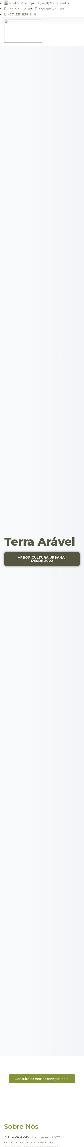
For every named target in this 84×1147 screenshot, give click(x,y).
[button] (75, 31)
